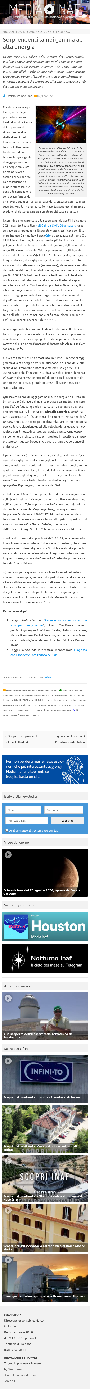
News (54, 690)
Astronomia (13, 690)
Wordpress (15, 1369)
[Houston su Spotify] (45, 942)
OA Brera (39, 695)
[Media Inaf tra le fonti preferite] (45, 784)
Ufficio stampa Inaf (19, 96)
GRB (65, 690)
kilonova (27, 695)
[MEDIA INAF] (45, 14)
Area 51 (10, 1381)
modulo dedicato (61, 710)
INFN (17, 695)
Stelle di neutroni (56, 695)
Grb (47, 235)
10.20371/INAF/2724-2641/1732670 (21, 715)
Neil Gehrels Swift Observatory (55, 225)
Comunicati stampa (33, 690)
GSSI (5, 695)
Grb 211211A (75, 690)
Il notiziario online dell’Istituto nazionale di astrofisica (45, 17)
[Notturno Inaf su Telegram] (45, 974)
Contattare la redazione (21, 1375)
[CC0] (48, 677)
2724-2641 (19, 1349)
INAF (47, 690)
